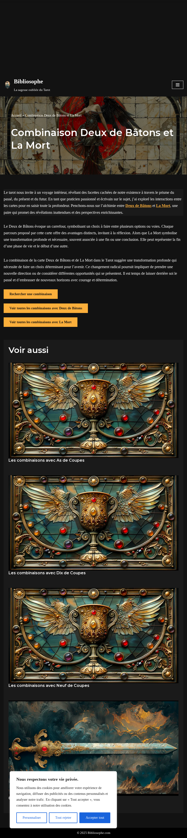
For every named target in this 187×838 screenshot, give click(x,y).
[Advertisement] (93, 36)
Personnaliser (32, 817)
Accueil (16, 115)
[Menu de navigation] (177, 85)
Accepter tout (95, 817)
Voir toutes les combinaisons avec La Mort (40, 322)
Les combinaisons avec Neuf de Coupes (49, 685)
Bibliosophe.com (99, 833)
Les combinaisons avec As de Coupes (46, 460)
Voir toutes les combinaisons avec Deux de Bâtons (45, 308)
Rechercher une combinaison (30, 294)
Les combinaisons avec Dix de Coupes (47, 573)
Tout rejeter (63, 817)
